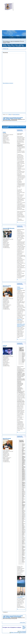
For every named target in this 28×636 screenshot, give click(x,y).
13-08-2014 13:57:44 (20, 130)
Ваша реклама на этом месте (24, 627)
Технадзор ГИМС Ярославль (8, 228)
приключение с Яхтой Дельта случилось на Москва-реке (21, 325)
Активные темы (5, 48)
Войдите (9, 114)
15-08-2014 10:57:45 (20, 436)
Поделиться (19, 129)
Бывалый (5, 345)
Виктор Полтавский (7, 285)
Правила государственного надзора (20, 288)
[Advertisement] (14, 16)
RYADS (4, 132)
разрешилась (19, 319)
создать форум (22, 622)
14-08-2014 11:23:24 (20, 226)
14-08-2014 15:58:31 (20, 284)
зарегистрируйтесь (16, 114)
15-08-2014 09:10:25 (20, 343)
